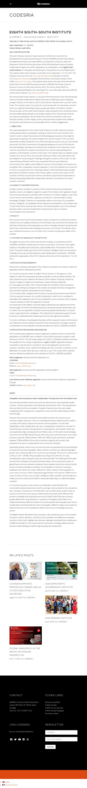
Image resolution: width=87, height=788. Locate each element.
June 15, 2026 (15, 659)
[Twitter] (15, 739)
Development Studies (20, 78)
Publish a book (51, 705)
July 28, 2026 (50, 591)
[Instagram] (27, 739)
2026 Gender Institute (58, 618)
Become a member (52, 702)
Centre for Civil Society (22, 81)
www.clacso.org (29, 385)
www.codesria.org (24, 366)
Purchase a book (51, 713)
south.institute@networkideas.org (23, 375)
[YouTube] (19, 739)
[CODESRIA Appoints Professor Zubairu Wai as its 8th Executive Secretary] (26, 571)
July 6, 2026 (49, 621)
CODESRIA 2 (16, 37)
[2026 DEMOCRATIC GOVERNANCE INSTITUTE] (61, 571)
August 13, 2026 (16, 597)
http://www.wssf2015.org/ (38, 93)
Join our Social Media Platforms (21, 731)
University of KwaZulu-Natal (43, 76)
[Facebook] (11, 739)
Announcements (30, 37)
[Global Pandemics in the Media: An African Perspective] (26, 635)
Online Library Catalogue (54, 710)
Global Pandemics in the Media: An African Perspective (25, 651)
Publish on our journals (54, 708)
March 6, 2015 (52, 37)
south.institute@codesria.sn (25, 363)
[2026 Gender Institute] (61, 605)
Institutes (41, 37)
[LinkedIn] (23, 739)
